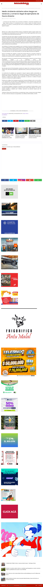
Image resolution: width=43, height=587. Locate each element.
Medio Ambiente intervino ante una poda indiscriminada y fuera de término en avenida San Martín (22, 579)
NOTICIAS (5, 8)
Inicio (3, 8)
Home (36, 585)
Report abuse (25, 113)
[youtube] (30, 180)
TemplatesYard (10, 585)
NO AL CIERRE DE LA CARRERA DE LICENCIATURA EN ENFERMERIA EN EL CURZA (7, 136)
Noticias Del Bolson (6, 18)
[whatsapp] (38, 180)
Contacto (40, 585)
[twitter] (38, 1)
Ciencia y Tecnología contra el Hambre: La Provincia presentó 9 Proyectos (21, 136)
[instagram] (39, 1)
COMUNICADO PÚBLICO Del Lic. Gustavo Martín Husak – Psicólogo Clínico (21, 563)
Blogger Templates (22, 585)
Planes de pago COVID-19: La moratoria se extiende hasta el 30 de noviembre (35, 136)
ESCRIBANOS (4, 114)
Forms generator (5, 113)
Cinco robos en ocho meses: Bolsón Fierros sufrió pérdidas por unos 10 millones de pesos (23, 574)
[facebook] (36, 1)
